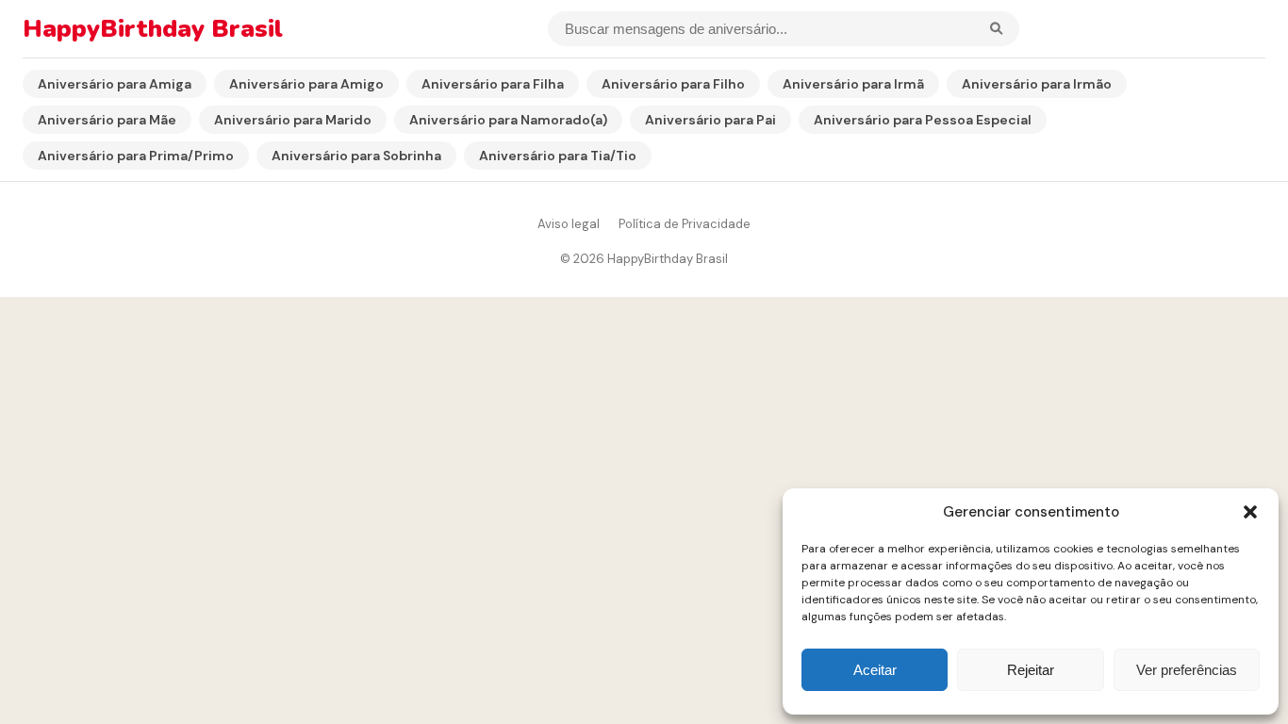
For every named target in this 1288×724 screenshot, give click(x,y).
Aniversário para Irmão (1037, 83)
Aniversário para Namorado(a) (508, 119)
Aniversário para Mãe (107, 119)
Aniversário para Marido (293, 119)
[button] (1250, 511)
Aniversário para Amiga (114, 83)
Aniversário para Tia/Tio (557, 155)
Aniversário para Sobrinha (356, 155)
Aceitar (875, 670)
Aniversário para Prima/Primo (136, 155)
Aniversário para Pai (710, 119)
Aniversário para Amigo (306, 83)
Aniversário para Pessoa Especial (923, 119)
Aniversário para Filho (673, 83)
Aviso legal (568, 224)
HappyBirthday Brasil (153, 28)
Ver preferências (1186, 670)
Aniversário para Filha (492, 83)
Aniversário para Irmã (853, 83)
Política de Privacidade (685, 224)
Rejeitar (1030, 670)
